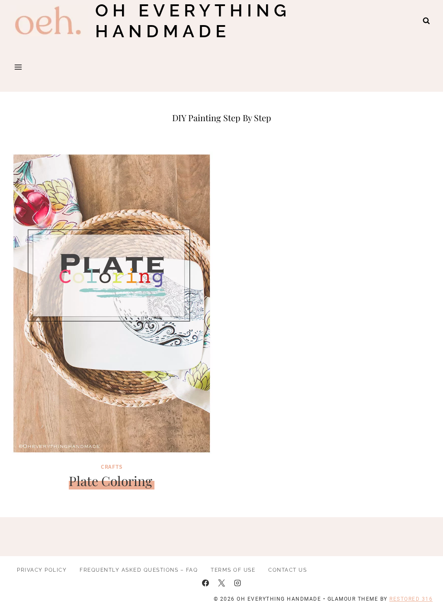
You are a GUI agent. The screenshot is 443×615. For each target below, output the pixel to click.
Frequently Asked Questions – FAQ (139, 570)
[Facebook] (205, 583)
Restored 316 (411, 599)
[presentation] (111, 303)
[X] (221, 583)
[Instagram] (237, 583)
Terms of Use (233, 570)
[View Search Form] (426, 21)
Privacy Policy (42, 570)
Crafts (111, 466)
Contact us (287, 570)
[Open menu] (18, 67)
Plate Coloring (110, 480)
